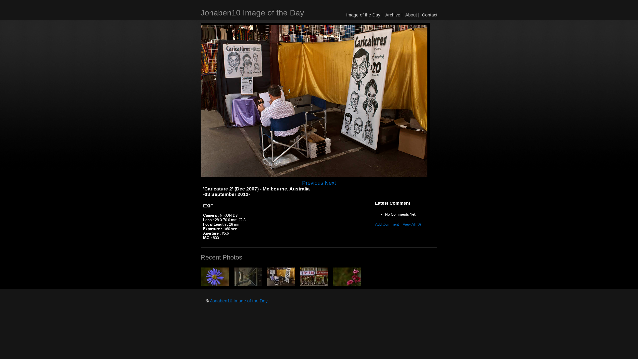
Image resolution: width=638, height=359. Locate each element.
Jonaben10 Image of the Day (252, 12)
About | (412, 14)
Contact (429, 14)
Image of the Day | (364, 14)
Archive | (394, 14)
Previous (312, 183)
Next (330, 183)
